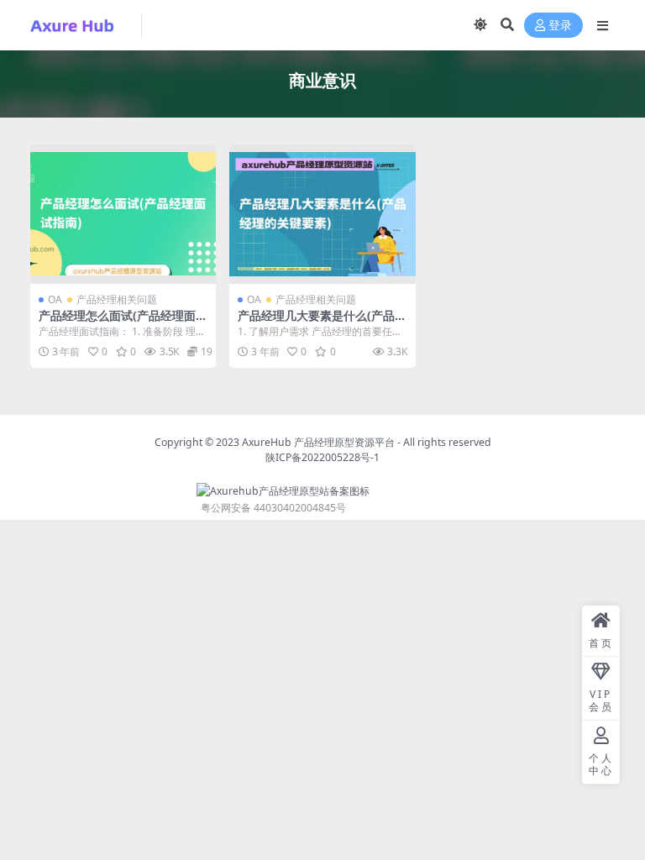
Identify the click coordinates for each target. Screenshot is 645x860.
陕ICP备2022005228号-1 (322, 457)
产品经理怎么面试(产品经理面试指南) (123, 322)
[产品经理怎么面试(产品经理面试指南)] (123, 214)
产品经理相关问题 (116, 299)
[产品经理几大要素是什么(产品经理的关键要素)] (322, 214)
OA (55, 299)
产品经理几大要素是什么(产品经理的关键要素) (322, 322)
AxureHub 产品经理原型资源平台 (318, 442)
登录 (560, 25)
